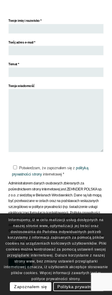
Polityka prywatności (78, 286)
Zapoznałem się (30, 286)
